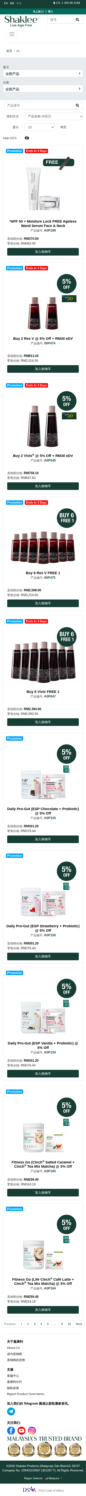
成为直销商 (14, 1354)
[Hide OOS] (27, 138)
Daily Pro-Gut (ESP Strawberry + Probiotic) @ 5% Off (43, 928)
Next (79, 1324)
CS (57, 2)
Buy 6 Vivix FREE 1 (43, 692)
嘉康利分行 (14, 1382)
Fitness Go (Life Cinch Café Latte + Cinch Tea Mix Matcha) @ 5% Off (43, 1281)
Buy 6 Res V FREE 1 (43, 573)
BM (12, 3)
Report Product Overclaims (25, 1394)
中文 (19, 3)
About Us (13, 1348)
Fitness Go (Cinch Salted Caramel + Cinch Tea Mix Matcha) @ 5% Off (43, 1164)
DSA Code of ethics (51, 1490)
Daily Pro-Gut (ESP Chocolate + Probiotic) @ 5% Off (43, 811)
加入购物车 (43, 251)
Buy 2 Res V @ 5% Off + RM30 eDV (43, 339)
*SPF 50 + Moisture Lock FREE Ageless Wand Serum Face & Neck (43, 223)
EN (6, 3)
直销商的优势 (16, 1360)
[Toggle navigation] (11, 34)
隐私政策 (13, 1388)
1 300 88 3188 (71, 2)
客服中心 (13, 1376)
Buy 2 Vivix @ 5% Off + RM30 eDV (43, 456)
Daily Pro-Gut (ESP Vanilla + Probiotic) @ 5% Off (43, 1045)
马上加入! (38, 11)
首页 (9, 51)
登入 (50, 11)
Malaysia (54, 1478)
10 (69, 1324)
